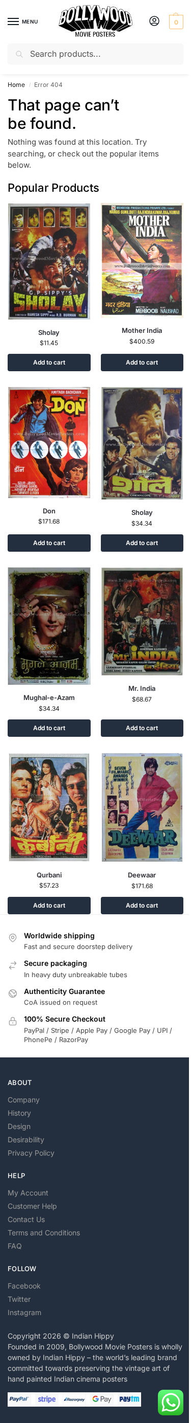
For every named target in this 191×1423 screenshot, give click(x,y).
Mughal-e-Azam (49, 697)
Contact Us (26, 1219)
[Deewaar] (142, 807)
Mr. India (141, 688)
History (19, 1113)
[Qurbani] (49, 807)
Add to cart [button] (49, 362)
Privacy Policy (31, 1152)
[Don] (49, 442)
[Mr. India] (142, 621)
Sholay (49, 332)
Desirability (26, 1139)
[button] (175, 22)
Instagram (24, 1312)
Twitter (19, 1299)
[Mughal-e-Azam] (49, 626)
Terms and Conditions (44, 1232)
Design (19, 1126)
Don (49, 511)
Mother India (142, 330)
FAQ (15, 1245)
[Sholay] (49, 261)
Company (24, 1099)
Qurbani (49, 875)
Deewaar (142, 875)
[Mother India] (142, 260)
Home (16, 84)
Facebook (24, 1285)
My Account (28, 1192)
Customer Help (32, 1206)
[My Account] (154, 22)
